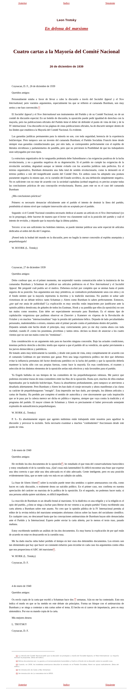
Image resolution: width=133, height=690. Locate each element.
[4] (17, 670)
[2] (17, 661)
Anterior (22, 3)
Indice (66, 3)
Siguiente (110, 3)
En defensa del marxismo (66, 28)
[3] (17, 664)
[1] (17, 656)
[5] (17, 673)
